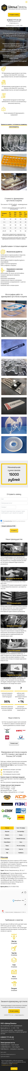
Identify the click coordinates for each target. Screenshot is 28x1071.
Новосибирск (7, 842)
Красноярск (7, 838)
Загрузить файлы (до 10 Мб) (8, 526)
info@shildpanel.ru (14, 23)
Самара (7, 849)
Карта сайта (3, 1052)
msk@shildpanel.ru (14, 867)
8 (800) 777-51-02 (14, 20)
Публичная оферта (5, 1056)
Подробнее (14, 943)
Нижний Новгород (21, 838)
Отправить (14, 530)
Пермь (7, 845)
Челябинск (20, 852)
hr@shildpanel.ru (5, 1049)
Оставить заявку (14, 1011)
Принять (14, 1068)
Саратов (21, 849)
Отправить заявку (14, 14)
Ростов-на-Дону (21, 845)
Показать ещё (14, 743)
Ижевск (7, 835)
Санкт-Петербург (21, 828)
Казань (21, 835)
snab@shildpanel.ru (6, 1047)
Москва (7, 828)
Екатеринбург (20, 831)
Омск (21, 842)
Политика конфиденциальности (8, 1054)
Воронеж (7, 831)
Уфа (7, 852)
